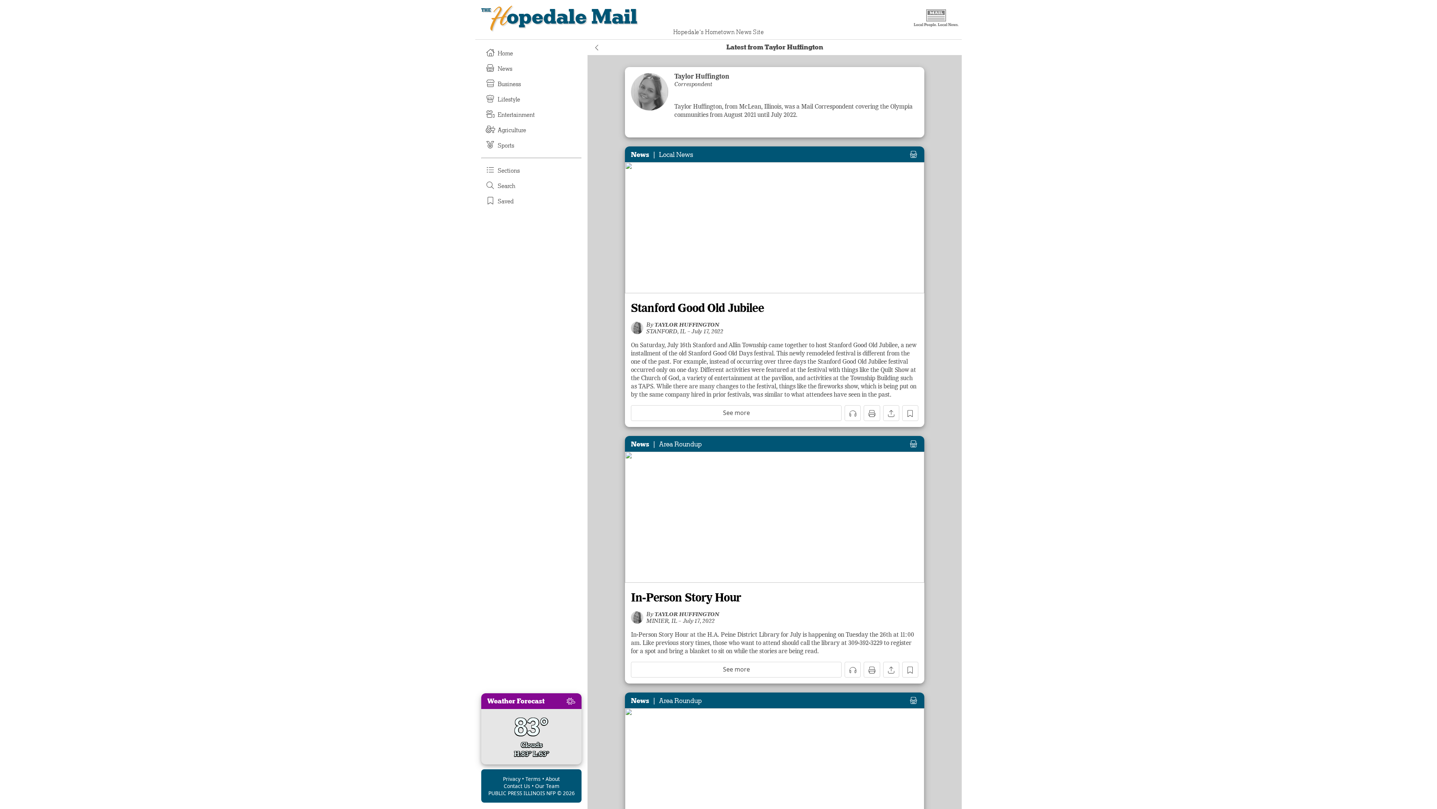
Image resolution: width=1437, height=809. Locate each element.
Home (505, 53)
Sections (509, 171)
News (505, 69)
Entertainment (516, 115)
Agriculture (512, 130)
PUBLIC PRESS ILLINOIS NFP (522, 793)
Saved (506, 201)
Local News (676, 155)
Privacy (512, 778)
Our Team (547, 786)
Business (509, 84)
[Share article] (891, 413)
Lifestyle (509, 99)
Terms (533, 778)
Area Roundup (680, 444)
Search (506, 186)
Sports (506, 145)
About (553, 778)
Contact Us (517, 786)
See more (736, 413)
